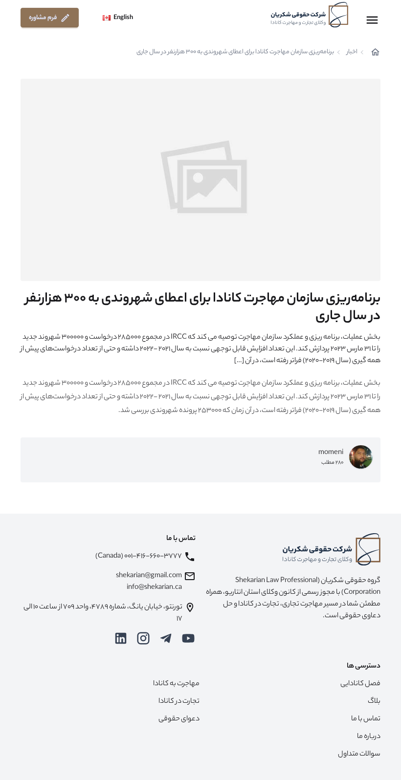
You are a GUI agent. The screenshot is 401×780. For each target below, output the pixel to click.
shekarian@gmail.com (149, 576)
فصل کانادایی (360, 684)
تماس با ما (365, 719)
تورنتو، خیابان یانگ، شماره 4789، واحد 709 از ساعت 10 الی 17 (102, 613)
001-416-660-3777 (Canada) (138, 557)
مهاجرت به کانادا (176, 684)
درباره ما (368, 737)
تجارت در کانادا (179, 702)
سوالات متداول (359, 754)
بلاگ (374, 702)
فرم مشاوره (43, 18)
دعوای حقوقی (179, 719)
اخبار (352, 52)
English (123, 18)
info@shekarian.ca (154, 588)
